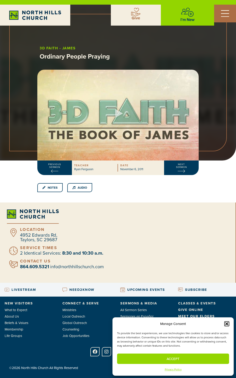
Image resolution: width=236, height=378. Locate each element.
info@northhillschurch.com (77, 266)
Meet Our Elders (196, 316)
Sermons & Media (138, 303)
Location (32, 229)
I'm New (187, 19)
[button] (226, 323)
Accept (173, 358)
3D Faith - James (58, 48)
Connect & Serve (80, 303)
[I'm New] (187, 12)
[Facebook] (95, 351)
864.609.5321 (34, 266)
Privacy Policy (173, 369)
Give (136, 18)
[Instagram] (106, 351)
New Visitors (19, 303)
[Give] (135, 12)
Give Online (190, 309)
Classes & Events (197, 303)
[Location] (13, 232)
